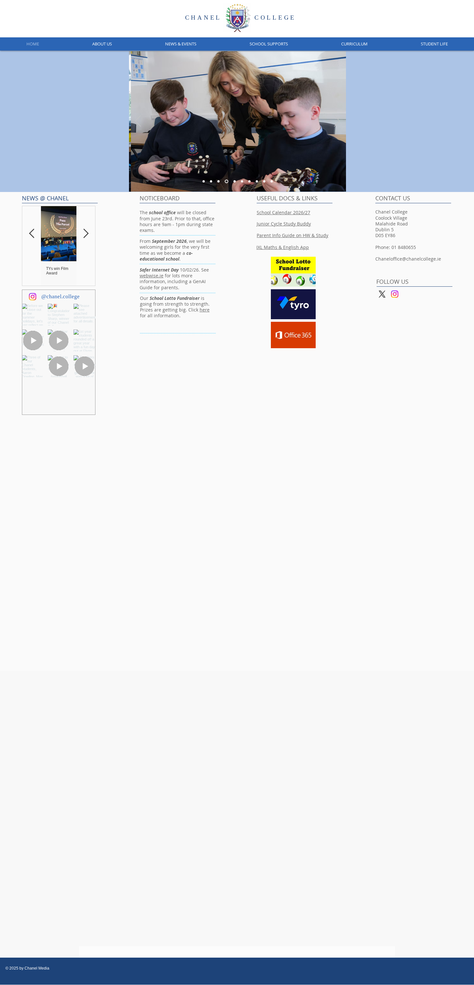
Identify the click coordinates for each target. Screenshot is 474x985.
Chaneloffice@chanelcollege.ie (408, 259)
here (205, 310)
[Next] (337, 121)
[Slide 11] (242, 181)
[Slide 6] (234, 181)
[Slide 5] (218, 181)
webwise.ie (151, 276)
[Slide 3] (226, 181)
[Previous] (138, 121)
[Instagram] (32, 296)
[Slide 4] (203, 181)
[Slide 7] (249, 181)
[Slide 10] (272, 181)
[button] (101, 44)
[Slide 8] (257, 181)
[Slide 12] (264, 181)
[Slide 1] (211, 181)
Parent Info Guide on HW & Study (292, 235)
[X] (382, 294)
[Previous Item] (32, 234)
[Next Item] (86, 234)
